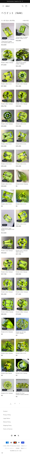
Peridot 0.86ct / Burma (6, 373)
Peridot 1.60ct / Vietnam (21, 272)
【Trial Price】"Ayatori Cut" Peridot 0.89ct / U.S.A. (7, 42)
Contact (5, 411)
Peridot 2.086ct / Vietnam (22, 312)
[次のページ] (19, 403)
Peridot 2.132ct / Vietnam (22, 292)
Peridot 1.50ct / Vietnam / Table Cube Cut (22, 251)
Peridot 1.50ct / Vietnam (7, 272)
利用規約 (18, 448)
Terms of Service (7, 429)
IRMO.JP (9, 445)
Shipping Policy (7, 425)
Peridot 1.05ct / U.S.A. (6, 144)
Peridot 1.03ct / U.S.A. (21, 204)
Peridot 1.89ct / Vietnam (7, 103)
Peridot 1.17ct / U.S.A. (6, 164)
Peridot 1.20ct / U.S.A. (21, 224)
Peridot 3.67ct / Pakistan (7, 332)
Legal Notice (6, 418)
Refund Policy (7, 422)
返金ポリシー (24, 445)
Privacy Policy (7, 414)
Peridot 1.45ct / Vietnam (21, 103)
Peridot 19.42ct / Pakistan (22, 184)
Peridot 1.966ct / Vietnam (7, 62)
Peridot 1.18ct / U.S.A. (21, 124)
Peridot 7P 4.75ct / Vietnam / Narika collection (22, 394)
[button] (3, 6)
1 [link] (10, 403)
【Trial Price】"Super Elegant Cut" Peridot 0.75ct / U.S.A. (7, 229)
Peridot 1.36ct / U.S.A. (6, 184)
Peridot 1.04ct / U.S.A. (21, 164)
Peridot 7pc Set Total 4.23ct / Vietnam (21, 332)
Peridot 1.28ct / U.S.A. (6, 83)
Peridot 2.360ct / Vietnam (7, 312)
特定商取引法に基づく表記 (15, 450)
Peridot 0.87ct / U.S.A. (21, 144)
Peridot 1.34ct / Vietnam (7, 124)
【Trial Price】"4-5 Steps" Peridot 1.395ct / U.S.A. (22, 38)
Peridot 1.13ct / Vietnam (7, 250)
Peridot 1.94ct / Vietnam (7, 353)
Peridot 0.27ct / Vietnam (7, 393)
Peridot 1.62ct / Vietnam (7, 292)
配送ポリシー (24, 448)
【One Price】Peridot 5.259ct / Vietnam (21, 63)
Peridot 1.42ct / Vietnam (21, 83)
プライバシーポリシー (9, 448)
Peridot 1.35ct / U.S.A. (6, 204)
